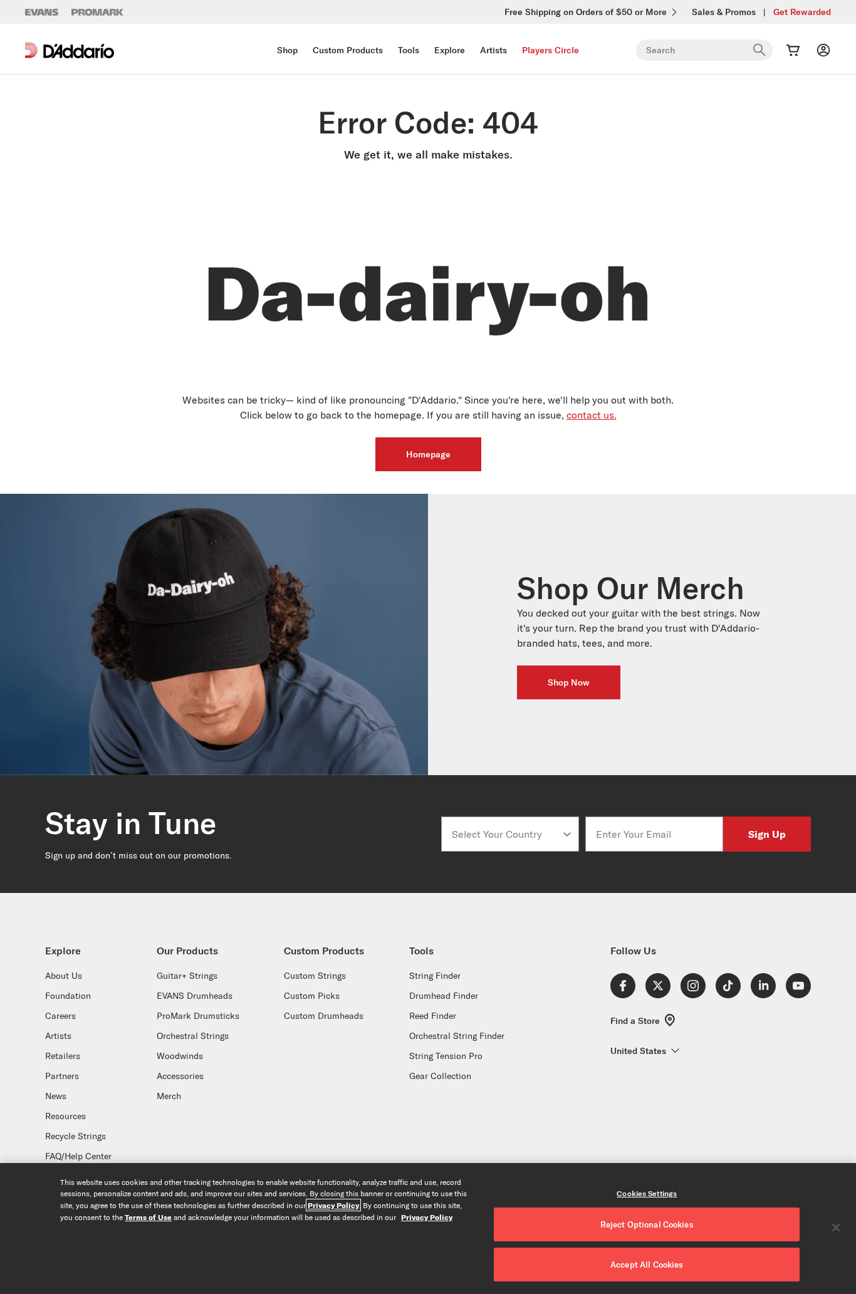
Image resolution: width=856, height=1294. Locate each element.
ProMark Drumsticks (198, 1015)
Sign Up (767, 834)
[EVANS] (42, 12)
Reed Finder (432, 1015)
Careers (60, 1015)
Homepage (428, 454)
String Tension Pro (446, 1056)
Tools (408, 50)
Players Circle (550, 50)
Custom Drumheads (323, 1015)
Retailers (62, 1056)
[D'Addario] (69, 50)
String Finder (435, 975)
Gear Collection (440, 1076)
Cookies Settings (647, 1193)
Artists (493, 50)
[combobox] (506, 834)
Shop (287, 50)
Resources (65, 1116)
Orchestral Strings (193, 1035)
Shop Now (569, 682)
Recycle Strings (75, 1136)
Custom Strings (315, 975)
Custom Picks (312, 995)
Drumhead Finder (443, 995)
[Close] (836, 1227)
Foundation (68, 995)
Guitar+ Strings (187, 975)
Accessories (180, 1076)
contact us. (591, 415)
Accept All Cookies (646, 1265)
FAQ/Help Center (78, 1156)
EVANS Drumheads (194, 995)
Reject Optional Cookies (647, 1224)
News (55, 1096)
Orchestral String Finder (456, 1035)
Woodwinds (180, 1056)
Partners (62, 1076)
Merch (169, 1096)
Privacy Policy (333, 1205)
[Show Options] (567, 834)
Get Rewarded (802, 12)
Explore (449, 50)
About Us (63, 975)
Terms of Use (148, 1217)
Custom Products (348, 50)
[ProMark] (98, 12)
